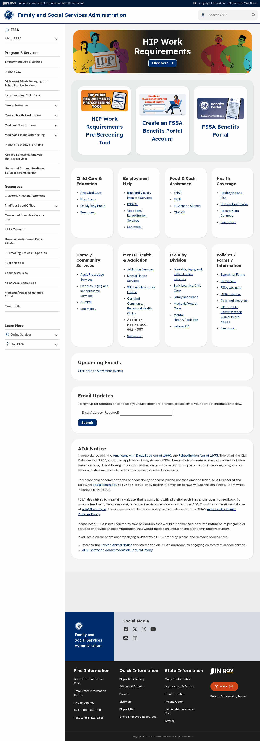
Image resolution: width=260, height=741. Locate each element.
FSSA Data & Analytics (20, 282)
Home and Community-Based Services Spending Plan (25, 170)
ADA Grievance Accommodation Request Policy (117, 550)
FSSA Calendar (15, 229)
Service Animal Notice (116, 545)
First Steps (88, 199)
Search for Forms (233, 275)
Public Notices (14, 263)
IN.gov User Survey (131, 679)
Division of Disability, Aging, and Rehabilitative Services (26, 83)
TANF (177, 199)
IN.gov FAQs (127, 709)
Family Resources (16, 105)
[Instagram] (144, 629)
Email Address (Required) (100, 412)
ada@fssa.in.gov (105, 485)
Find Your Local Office (20, 205)
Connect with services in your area (24, 217)
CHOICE (179, 212)
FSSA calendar (231, 294)
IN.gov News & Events (179, 686)
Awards (170, 721)
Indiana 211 (13, 71)
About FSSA (13, 38)
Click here (160, 63)
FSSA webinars (231, 288)
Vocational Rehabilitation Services (136, 216)
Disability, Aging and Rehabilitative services (188, 274)
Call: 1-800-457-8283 (88, 710)
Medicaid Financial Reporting (25, 135)
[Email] (126, 638)
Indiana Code (174, 701)
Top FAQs (17, 344)
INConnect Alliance (187, 206)
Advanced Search (131, 686)
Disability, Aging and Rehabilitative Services (94, 291)
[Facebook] (126, 629)
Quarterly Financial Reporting (25, 195)
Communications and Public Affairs (24, 241)
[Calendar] (135, 638)
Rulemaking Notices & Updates (26, 253)
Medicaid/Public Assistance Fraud (24, 294)
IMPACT (132, 204)
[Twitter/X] (135, 629)
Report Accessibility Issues (228, 696)
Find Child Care (91, 193)
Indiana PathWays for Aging (24, 144)
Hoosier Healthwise (234, 204)
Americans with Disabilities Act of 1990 (142, 455)
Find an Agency (84, 702)
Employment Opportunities (23, 61)
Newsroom (228, 281)
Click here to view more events (100, 371)
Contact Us (12, 306)
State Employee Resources (137, 716)
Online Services (21, 334)
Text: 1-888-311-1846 (88, 717)
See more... (88, 212)
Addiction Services (140, 269)
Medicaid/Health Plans (20, 125)
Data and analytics (234, 301)
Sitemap (125, 701)
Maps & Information (178, 679)
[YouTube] (153, 629)
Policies (124, 694)
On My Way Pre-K (92, 206)
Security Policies (16, 273)
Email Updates (174, 694)
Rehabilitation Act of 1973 (198, 455)
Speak (223, 686)
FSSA (15, 30)
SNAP (178, 193)
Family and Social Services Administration (72, 15)
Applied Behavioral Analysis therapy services (23, 157)
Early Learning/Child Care (22, 95)
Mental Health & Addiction (23, 115)
